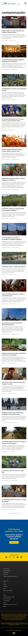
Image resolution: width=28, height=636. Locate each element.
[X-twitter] (10, 557)
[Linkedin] (21, 557)
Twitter (4, 584)
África (4, 595)
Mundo (4, 606)
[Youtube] (17, 557)
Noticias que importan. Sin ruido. (14, 530)
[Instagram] (14, 557)
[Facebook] (6, 557)
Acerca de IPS (6, 568)
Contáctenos (6, 572)
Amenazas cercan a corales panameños (13, 266)
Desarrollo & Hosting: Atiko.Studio (14, 630)
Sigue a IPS (5, 580)
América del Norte (7, 598)
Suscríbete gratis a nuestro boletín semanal (14, 537)
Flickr (4, 588)
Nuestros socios (6, 570)
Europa (4, 602)
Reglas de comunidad (7, 590)
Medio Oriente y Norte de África (10, 604)
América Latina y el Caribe (8, 596)
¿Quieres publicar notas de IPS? (10, 576)
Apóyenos (5, 574)
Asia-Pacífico (6, 600)
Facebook (5, 586)
